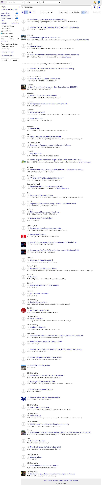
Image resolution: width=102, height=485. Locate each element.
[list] (23, 12)
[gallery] (30, 12)
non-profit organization (10, 44)
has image (5, 28)
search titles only (8, 26)
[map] (34, 12)
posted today (6, 31)
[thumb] (26, 12)
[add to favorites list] (28, 19)
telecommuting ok (8, 46)
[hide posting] (77, 22)
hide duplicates (7, 33)
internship (5, 49)
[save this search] (99, 7)
